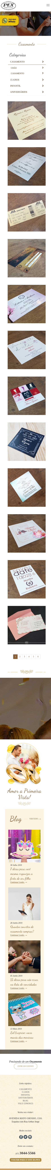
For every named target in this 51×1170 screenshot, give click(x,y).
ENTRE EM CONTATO (26, 1066)
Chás (14, 68)
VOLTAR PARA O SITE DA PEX (25, 1160)
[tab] (26, 55)
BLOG (25, 1101)
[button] (17, 61)
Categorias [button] (17, 54)
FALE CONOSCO (25, 1103)
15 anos (14, 80)
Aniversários (18, 92)
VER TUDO (33, 819)
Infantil (15, 86)
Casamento (17, 61)
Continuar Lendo (17, 882)
